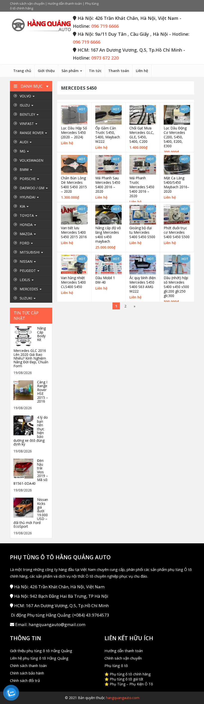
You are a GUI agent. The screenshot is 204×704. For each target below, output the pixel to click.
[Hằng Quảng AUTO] (41, 25)
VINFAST (27, 123)
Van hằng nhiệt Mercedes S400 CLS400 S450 (73, 282)
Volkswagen (31, 160)
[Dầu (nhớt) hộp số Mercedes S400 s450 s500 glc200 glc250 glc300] (177, 265)
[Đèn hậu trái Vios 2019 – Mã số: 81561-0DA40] (24, 468)
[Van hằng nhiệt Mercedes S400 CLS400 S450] (74, 264)
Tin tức (95, 70)
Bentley (28, 114)
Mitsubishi (30, 252)
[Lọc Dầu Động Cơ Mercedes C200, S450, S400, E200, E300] (177, 115)
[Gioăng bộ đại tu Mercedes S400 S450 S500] (142, 214)
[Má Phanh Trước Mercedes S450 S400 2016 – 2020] (142, 165)
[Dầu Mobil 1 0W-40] (108, 264)
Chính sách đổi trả (25, 680)
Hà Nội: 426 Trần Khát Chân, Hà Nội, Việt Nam (59, 587)
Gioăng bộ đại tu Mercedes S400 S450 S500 (142, 232)
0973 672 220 (105, 58)
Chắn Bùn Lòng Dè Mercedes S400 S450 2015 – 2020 (74, 185)
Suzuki (26, 298)
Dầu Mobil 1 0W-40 (105, 280)
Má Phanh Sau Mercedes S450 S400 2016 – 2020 (107, 185)
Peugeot (28, 270)
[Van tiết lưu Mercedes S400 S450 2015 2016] (74, 214)
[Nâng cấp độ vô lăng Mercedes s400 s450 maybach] (108, 214)
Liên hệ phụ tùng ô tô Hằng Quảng (39, 658)
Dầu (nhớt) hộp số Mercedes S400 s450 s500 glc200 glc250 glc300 (176, 287)
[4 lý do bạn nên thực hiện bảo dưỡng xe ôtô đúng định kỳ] (24, 425)
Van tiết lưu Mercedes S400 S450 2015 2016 (74, 232)
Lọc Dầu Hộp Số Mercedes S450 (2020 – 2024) (74, 132)
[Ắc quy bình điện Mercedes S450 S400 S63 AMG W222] (142, 264)
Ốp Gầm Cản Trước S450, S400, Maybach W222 (107, 135)
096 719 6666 (105, 26)
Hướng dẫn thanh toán (65, 3)
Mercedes (29, 289)
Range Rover (32, 132)
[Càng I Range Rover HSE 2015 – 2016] (24, 389)
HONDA (27, 224)
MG (23, 151)
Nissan (26, 261)
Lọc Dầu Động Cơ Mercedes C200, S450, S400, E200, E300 (175, 137)
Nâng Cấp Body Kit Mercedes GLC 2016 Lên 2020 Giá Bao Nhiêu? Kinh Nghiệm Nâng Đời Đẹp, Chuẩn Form (30, 347)
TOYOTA (27, 215)
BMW (25, 169)
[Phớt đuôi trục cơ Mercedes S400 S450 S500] (177, 214)
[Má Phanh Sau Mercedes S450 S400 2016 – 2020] (108, 165)
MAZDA (26, 233)
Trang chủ (22, 70)
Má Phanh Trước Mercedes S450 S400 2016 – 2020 (141, 187)
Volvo (26, 96)
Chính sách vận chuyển (27, 3)
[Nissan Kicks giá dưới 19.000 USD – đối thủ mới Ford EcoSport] (24, 507)
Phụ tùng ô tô (116, 665)
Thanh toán (118, 70)
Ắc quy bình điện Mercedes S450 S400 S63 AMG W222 (142, 285)
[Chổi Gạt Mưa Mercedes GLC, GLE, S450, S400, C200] (142, 115)
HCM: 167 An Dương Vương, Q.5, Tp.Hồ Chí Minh (61, 605)
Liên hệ (142, 70)
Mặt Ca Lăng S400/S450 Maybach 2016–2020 (176, 185)
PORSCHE (28, 178)
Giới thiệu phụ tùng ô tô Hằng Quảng (41, 650)
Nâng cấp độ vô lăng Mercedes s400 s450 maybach (108, 235)
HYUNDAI (28, 197)
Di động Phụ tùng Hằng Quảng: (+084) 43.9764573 (60, 615)
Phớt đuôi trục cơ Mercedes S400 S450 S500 (177, 232)
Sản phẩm (70, 70)
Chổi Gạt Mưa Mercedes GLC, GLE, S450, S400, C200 (141, 135)
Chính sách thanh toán (28, 665)
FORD (25, 243)
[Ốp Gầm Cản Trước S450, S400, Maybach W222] (108, 115)
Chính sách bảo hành (27, 672)
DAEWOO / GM (32, 187)
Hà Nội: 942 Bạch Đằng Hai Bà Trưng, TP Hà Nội (61, 596)
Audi (24, 142)
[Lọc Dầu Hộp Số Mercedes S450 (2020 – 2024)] (74, 115)
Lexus (25, 279)
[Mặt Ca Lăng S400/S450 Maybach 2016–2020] (177, 165)
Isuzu (25, 105)
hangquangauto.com (122, 697)
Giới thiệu (46, 70)
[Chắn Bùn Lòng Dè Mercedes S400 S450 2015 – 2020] (74, 165)
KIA (23, 206)
